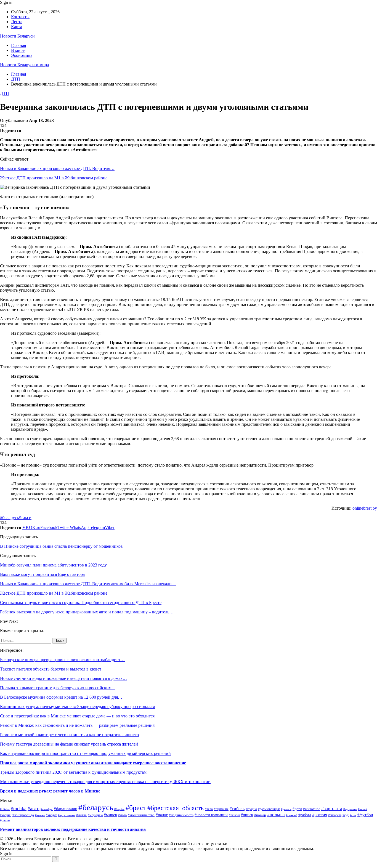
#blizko (5, 809)
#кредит (51, 815)
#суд (346, 815)
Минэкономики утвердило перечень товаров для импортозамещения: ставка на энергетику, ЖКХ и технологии (105, 781)
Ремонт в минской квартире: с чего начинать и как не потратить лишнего (69, 734)
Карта (16, 26)
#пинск (247, 815)
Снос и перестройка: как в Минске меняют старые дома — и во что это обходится (77, 716)
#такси (25, 517)
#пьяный (291, 815)
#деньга (286, 809)
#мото (122, 815)
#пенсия (234, 815)
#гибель (237, 808)
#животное (311, 809)
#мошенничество (141, 815)
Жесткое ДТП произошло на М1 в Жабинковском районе (53, 177)
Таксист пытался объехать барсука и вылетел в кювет (50, 669)
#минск (110, 814)
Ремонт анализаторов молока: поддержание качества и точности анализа (73, 829)
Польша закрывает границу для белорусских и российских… (57, 687)
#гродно (251, 809)
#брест (136, 808)
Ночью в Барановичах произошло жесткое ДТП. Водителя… (57, 168)
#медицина (95, 815)
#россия (319, 814)
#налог (162, 815)
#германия (221, 809)
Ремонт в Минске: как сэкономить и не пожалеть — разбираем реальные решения (77, 725)
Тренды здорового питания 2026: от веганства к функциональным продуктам (73, 772)
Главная (18, 45)
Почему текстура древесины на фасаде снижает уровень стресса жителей (69, 744)
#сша (353, 815)
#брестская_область (175, 808)
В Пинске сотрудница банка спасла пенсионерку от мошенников (61, 546)
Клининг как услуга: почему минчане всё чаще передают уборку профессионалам (77, 706)
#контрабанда (23, 815)
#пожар (260, 815)
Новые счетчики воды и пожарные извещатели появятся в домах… (63, 678)
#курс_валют (66, 815)
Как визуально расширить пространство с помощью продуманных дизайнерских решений (85, 753)
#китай (362, 809)
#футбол (365, 815)
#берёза (119, 809)
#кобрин (5, 815)
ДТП (4, 93)
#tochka (18, 808)
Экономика (21, 55)
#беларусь (9, 517)
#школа (5, 820)
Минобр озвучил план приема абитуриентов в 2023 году (53, 565)
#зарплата (331, 808)
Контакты (20, 16)
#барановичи (65, 809)
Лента (16, 21)
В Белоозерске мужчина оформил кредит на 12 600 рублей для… (61, 697)
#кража (40, 815)
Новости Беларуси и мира (24, 64)
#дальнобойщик (269, 809)
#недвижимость (181, 815)
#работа (304, 815)
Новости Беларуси (17, 36)
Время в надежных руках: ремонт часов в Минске (50, 791)
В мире (18, 50)
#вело (209, 809)
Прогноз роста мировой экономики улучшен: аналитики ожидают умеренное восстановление (93, 762)
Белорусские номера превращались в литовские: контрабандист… (62, 659)
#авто (33, 808)
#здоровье (350, 809)
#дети (297, 809)
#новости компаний (211, 815)
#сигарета (334, 815)
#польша (276, 814)
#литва (81, 815)
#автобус (47, 809)
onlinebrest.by (364, 508)
